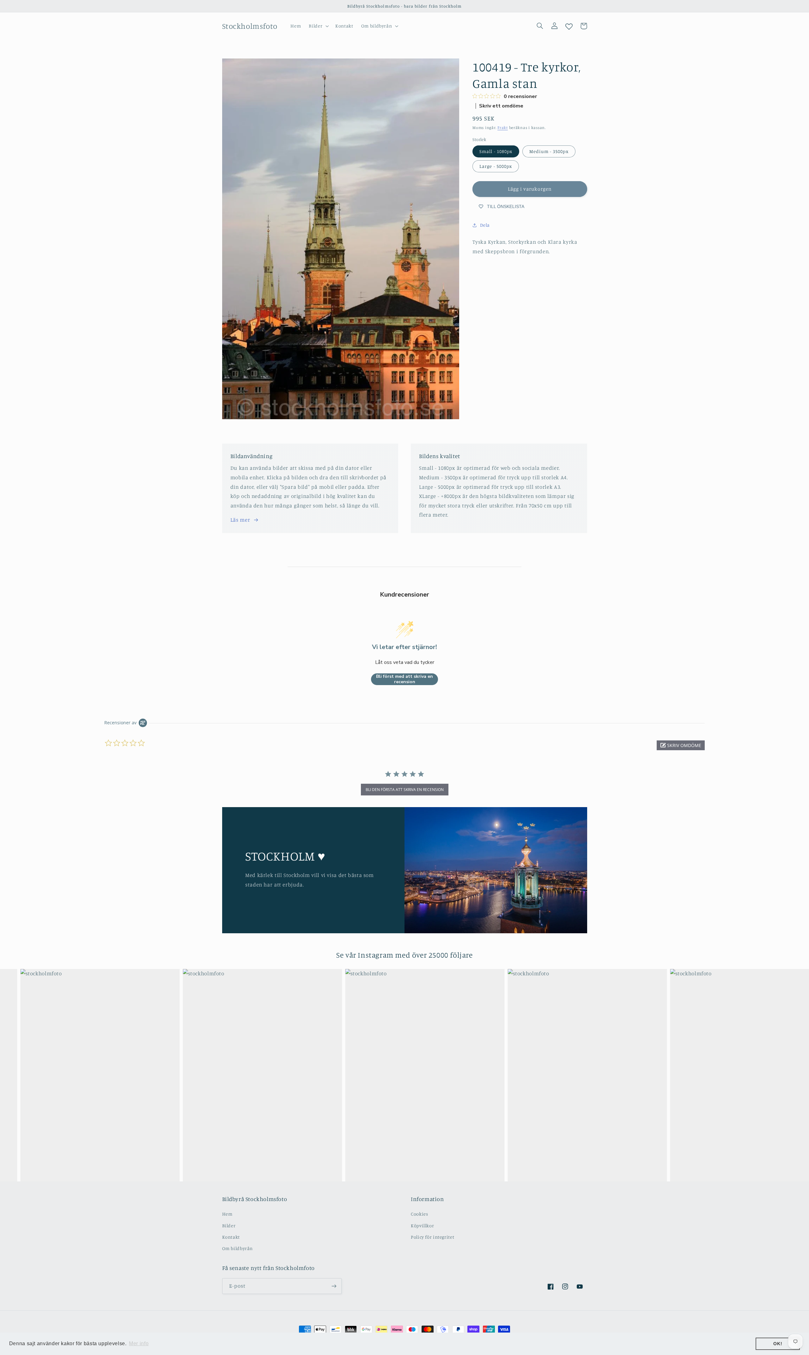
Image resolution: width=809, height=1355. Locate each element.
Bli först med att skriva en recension (404, 679)
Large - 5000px (495, 166)
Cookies (419, 1214)
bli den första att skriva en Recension (405, 789)
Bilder (229, 1225)
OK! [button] (777, 1343)
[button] (318, 26)
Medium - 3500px (549, 151)
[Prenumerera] (333, 1286)
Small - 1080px (495, 151)
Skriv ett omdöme (501, 106)
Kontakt (231, 1237)
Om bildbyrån (237, 1248)
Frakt (502, 127)
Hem (227, 1214)
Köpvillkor (422, 1225)
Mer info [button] (139, 1343)
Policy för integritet (432, 1237)
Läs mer (240, 520)
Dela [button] (485, 225)
